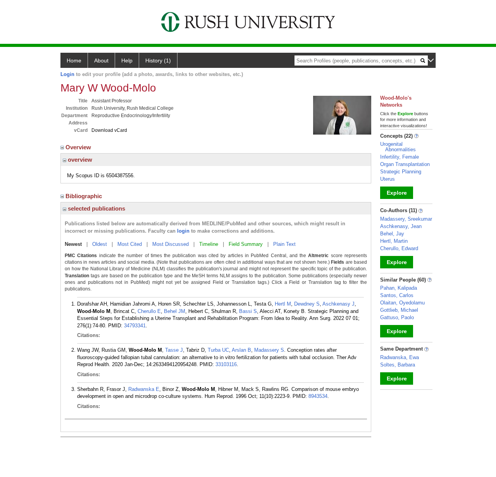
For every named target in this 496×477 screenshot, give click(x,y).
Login (67, 74)
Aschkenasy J (338, 304)
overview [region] (79, 159)
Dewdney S (307, 304)
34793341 (135, 325)
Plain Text (284, 244)
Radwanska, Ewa (399, 357)
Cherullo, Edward (399, 248)
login (183, 231)
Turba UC (218, 350)
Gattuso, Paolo (397, 317)
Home (74, 60)
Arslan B (241, 350)
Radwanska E (143, 389)
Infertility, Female (399, 157)
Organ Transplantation (405, 164)
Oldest (99, 244)
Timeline (208, 244)
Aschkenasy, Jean (401, 226)
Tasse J (174, 350)
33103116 (226, 364)
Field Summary (246, 244)
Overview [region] (79, 147)
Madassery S (269, 350)
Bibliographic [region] (84, 196)
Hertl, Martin (394, 241)
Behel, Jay (392, 234)
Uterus (387, 179)
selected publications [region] (95, 208)
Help (127, 60)
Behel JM (174, 311)
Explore (397, 193)
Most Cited (129, 244)
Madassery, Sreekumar (406, 219)
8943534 (317, 396)
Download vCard (109, 130)
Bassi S (248, 311)
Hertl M (283, 304)
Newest (73, 244)
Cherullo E (149, 311)
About (101, 60)
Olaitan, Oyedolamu (402, 303)
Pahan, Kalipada (398, 288)
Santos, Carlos (396, 295)
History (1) (158, 60)
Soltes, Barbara (397, 365)
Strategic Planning (400, 172)
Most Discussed (170, 244)
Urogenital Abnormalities (398, 146)
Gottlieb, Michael (399, 310)
